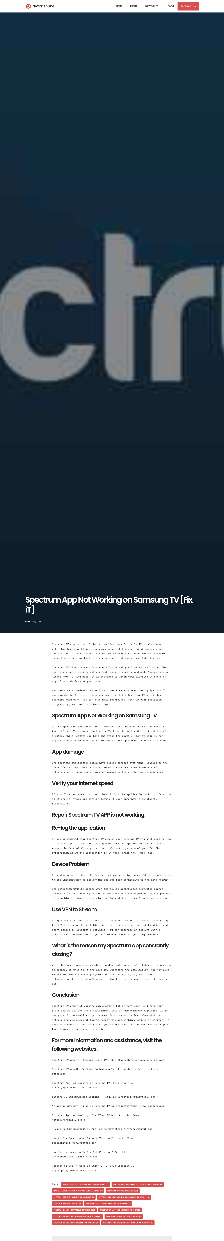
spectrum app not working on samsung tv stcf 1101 (124, 1197)
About (133, 6)
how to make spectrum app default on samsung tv (137, 1184)
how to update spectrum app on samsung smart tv (78, 1191)
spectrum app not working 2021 (122, 1191)
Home (119, 6)
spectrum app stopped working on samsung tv (108, 1203)
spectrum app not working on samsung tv (73, 1197)
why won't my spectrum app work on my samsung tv (128, 1223)
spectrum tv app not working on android (120, 1210)
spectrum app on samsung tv (67, 1203)
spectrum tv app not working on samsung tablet (77, 1216)
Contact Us (188, 6)
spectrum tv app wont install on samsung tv (75, 1223)
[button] (159, 6)
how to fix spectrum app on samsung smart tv (85, 1184)
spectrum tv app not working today (123, 1216)
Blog (171, 6)
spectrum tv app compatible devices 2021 (74, 1210)
